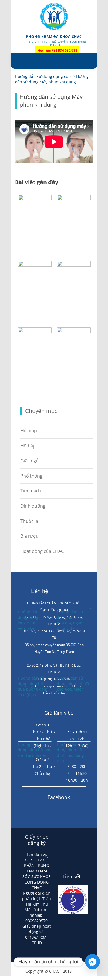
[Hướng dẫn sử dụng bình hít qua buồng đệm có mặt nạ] (35, 265)
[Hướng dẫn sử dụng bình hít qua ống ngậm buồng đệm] (74, 198)
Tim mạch (30, 491)
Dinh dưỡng (32, 506)
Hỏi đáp (28, 431)
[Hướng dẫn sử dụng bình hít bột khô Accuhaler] (74, 265)
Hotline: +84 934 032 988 (57, 50)
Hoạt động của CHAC (42, 551)
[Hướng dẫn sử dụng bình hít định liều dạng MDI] (74, 331)
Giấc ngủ (29, 461)
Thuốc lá (29, 521)
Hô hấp (28, 446)
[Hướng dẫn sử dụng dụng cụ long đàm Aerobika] (35, 198)
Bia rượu (29, 536)
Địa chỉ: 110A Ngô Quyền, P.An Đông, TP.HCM (58, 43)
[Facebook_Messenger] (92, 961)
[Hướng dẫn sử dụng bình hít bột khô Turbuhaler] (35, 331)
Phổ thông (31, 476)
